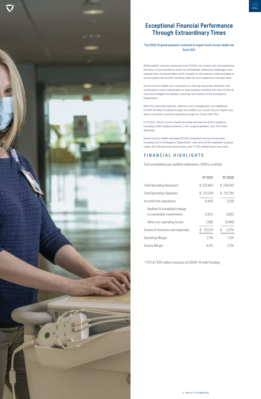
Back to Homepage (197, 393)
